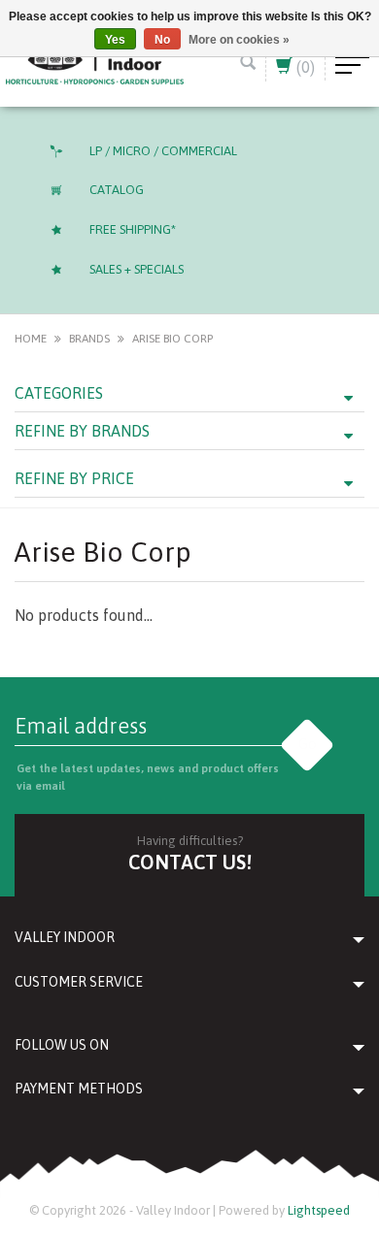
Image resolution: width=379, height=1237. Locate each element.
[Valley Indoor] (95, 63)
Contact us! (190, 862)
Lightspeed (319, 1210)
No (162, 40)
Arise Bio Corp (172, 338)
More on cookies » (239, 40)
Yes (115, 40)
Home (31, 338)
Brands (89, 338)
